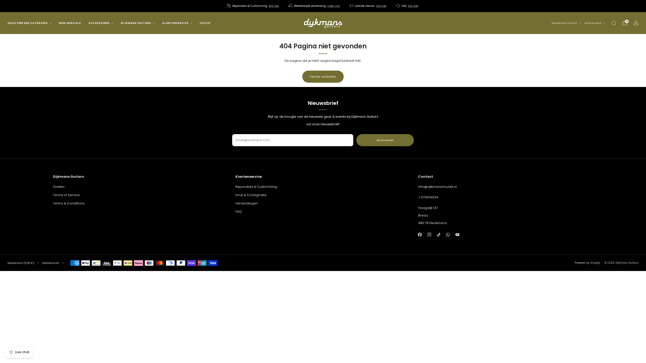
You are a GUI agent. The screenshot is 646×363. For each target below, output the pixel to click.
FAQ (238, 211)
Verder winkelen (323, 77)
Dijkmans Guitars (136, 23)
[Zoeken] (613, 22)
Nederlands (593, 23)
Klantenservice (176, 23)
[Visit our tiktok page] (438, 234)
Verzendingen (246, 203)
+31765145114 (428, 197)
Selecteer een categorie (28, 23)
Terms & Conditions (69, 203)
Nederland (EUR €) (564, 23)
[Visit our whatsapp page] (448, 234)
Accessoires (99, 23)
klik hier (274, 6)
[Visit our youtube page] (457, 234)
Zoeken (59, 187)
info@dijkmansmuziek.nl (437, 187)
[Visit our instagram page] (429, 234)
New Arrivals (70, 23)
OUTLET (205, 23)
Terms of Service (66, 195)
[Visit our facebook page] (420, 234)
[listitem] (253, 6)
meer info (333, 6)
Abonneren (385, 140)
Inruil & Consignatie (250, 195)
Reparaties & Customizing (256, 187)
